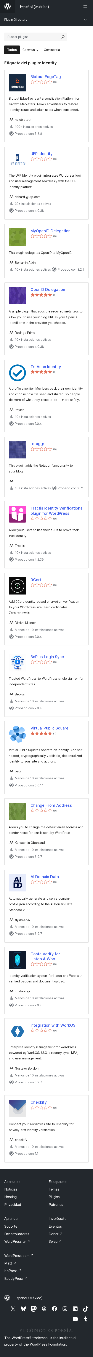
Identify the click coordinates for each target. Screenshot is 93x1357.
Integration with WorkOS (52, 1025)
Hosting (10, 1197)
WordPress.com (19, 1255)
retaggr (37, 443)
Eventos (55, 1226)
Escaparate (58, 1182)
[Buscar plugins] (63, 37)
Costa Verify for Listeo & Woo (45, 956)
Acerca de (12, 1182)
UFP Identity (41, 153)
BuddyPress (16, 1278)
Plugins (54, 1197)
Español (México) (28, 1298)
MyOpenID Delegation (50, 231)
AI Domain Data (44, 876)
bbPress (13, 1271)
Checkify (38, 1102)
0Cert (36, 579)
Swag (55, 1241)
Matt (10, 1263)
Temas (54, 1189)
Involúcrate (57, 1218)
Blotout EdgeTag (45, 76)
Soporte (10, 1226)
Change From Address (51, 805)
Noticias (10, 1189)
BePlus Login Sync (47, 656)
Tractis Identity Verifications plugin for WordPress (56, 510)
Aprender (11, 1218)
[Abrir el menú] (86, 6)
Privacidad (12, 1204)
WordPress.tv (17, 1241)
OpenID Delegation (47, 289)
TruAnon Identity (45, 366)
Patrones (56, 1204)
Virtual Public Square (49, 728)
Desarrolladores (16, 1234)
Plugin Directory (15, 19)
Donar (56, 1234)
